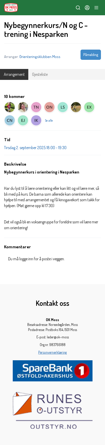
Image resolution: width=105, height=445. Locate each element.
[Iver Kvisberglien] (36, 120)
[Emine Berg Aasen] (9, 107)
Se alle (49, 120)
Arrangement (14, 74)
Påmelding (90, 54)
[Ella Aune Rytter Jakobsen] (23, 120)
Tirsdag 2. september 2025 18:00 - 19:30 (35, 147)
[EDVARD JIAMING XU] (89, 107)
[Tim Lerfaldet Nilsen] (36, 107)
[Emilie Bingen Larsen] (23, 107)
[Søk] (78, 7)
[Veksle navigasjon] (96, 7)
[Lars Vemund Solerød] (62, 107)
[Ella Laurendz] (76, 107)
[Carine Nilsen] (9, 120)
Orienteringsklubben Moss (39, 56)
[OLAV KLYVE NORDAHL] (49, 107)
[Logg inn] (87, 7)
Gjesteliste (40, 74)
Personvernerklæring (52, 352)
